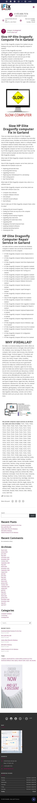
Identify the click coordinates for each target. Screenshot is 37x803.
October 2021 (4, 585)
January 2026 (4, 552)
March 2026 (4, 550)
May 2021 (3, 592)
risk (30, 660)
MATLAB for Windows (6, 530)
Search (3, 513)
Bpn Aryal (14, 32)
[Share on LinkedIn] (23, 501)
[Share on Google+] (20, 501)
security (34, 660)
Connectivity (4, 615)
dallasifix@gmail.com (9, 768)
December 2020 (5, 599)
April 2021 (3, 594)
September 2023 (5, 563)
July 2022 (3, 574)
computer (3, 658)
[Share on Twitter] (16, 501)
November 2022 (5, 568)
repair (27, 660)
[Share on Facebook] (13, 501)
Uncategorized (17, 30)
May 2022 (3, 577)
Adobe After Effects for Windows (9, 529)
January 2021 (4, 597)
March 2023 (4, 566)
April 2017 (3, 605)
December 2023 (5, 557)
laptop (16, 660)
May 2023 (3, 564)
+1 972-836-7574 (21, 14)
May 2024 (3, 555)
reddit (29, 1)
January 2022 (4, 583)
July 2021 (3, 590)
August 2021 (4, 588)
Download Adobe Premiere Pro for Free (11, 525)
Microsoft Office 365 (6, 527)
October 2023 (4, 561)
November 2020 (5, 601)
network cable (21, 660)
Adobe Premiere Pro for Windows (9, 532)
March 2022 (4, 581)
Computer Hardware (6, 613)
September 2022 (5, 570)
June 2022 (3, 575)
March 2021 (4, 596)
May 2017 (3, 603)
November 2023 (5, 559)
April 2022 (3, 579)
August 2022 (4, 572)
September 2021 (5, 586)
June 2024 (3, 554)
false (13, 660)
